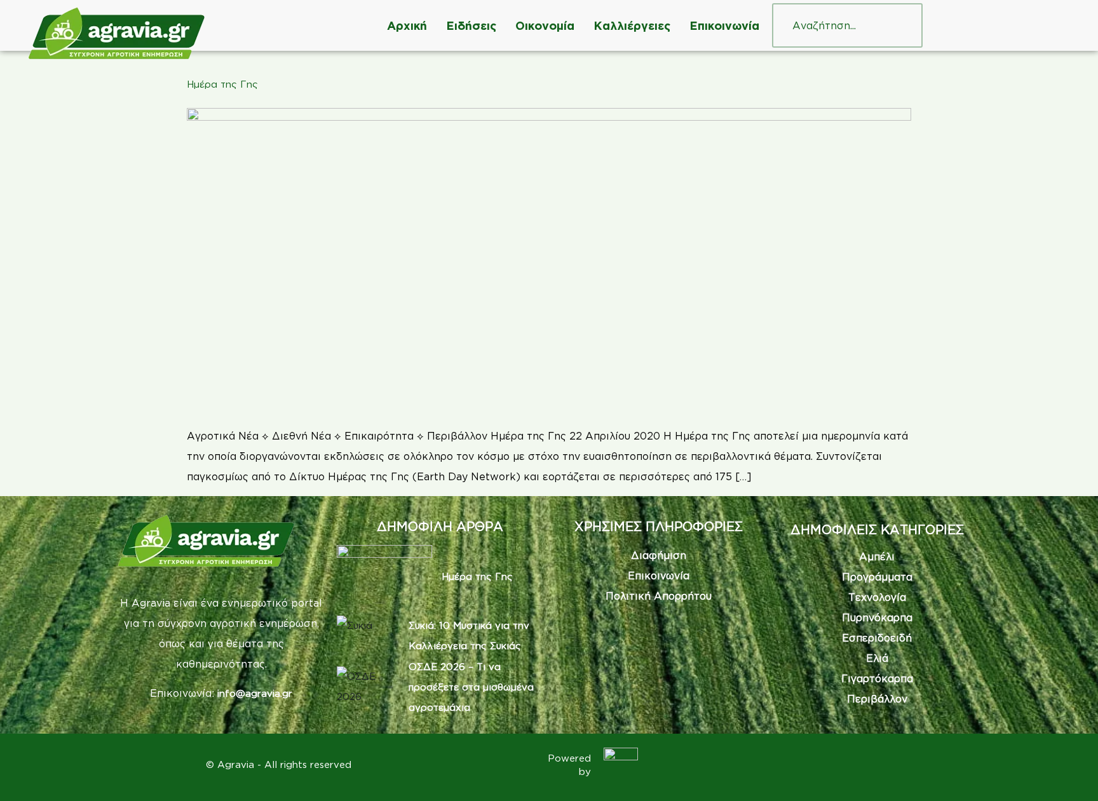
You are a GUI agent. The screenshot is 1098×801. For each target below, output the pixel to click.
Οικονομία (544, 25)
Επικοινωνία (724, 25)
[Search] (900, 25)
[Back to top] (1069, 772)
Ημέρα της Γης (222, 84)
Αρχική (407, 25)
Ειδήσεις (471, 25)
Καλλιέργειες (631, 25)
